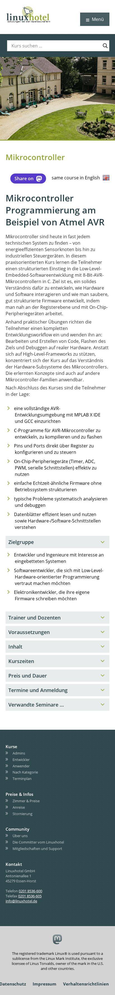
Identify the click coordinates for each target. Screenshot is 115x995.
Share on (24, 178)
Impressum (44, 984)
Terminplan (22, 778)
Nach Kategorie (25, 772)
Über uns (20, 835)
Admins (19, 753)
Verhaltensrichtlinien (86, 984)
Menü (98, 19)
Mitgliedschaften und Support (37, 848)
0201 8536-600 (30, 890)
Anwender (21, 765)
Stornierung (22, 813)
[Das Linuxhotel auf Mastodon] (58, 939)
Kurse (11, 746)
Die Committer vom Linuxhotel (38, 842)
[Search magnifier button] (105, 46)
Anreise (19, 807)
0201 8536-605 (30, 895)
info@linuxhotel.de (21, 900)
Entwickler (21, 759)
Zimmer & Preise (26, 800)
